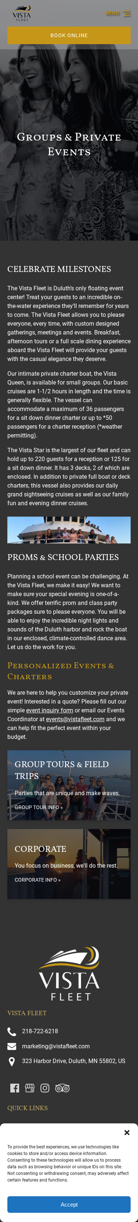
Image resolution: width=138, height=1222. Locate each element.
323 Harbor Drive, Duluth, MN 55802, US (73, 1061)
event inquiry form (49, 710)
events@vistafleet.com (75, 719)
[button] (127, 1132)
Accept (69, 1204)
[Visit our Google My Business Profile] (30, 1088)
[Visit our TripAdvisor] (62, 1088)
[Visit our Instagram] (44, 1088)
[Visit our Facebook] (14, 1088)
